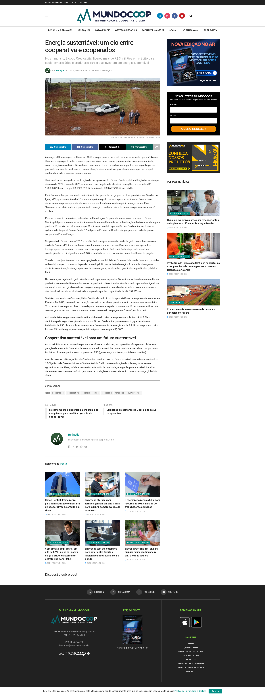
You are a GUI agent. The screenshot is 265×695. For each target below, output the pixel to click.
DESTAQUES (83, 30)
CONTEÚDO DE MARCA (58, 543)
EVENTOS (191, 659)
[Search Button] (191, 16)
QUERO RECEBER (193, 128)
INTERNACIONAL (190, 30)
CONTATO (74, 3)
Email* (173, 104)
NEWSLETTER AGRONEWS (191, 667)
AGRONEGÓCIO (102, 30)
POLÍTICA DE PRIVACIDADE (56, 3)
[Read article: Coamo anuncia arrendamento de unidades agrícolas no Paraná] (193, 292)
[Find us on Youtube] (182, 16)
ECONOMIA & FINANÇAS (60, 30)
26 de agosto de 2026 (55, 563)
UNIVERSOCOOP (190, 655)
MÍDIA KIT (84, 3)
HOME (191, 643)
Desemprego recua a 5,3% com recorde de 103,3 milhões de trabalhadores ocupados (142, 503)
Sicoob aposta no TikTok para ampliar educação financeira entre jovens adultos (141, 552)
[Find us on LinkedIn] (160, 16)
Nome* (173, 115)
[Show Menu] (46, 16)
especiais (107, 393)
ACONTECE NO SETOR (153, 30)
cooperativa (73, 393)
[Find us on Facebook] (175, 16)
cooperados (58, 393)
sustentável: (134, 393)
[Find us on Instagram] (167, 16)
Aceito (215, 691)
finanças (119, 393)
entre (96, 393)
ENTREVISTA (210, 30)
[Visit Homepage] (114, 15)
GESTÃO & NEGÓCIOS (126, 30)
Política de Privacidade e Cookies (190, 691)
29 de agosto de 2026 (177, 228)
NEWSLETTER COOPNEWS (190, 663)
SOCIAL (173, 30)
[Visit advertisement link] (193, 62)
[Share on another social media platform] (156, 147)
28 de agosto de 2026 (55, 515)
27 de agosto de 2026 (95, 515)
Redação (60, 70)
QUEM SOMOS (191, 647)
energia (86, 393)
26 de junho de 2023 (78, 70)
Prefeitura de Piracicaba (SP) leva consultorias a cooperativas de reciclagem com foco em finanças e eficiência (193, 266)
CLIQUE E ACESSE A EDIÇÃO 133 (132, 648)
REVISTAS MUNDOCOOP (190, 651)
